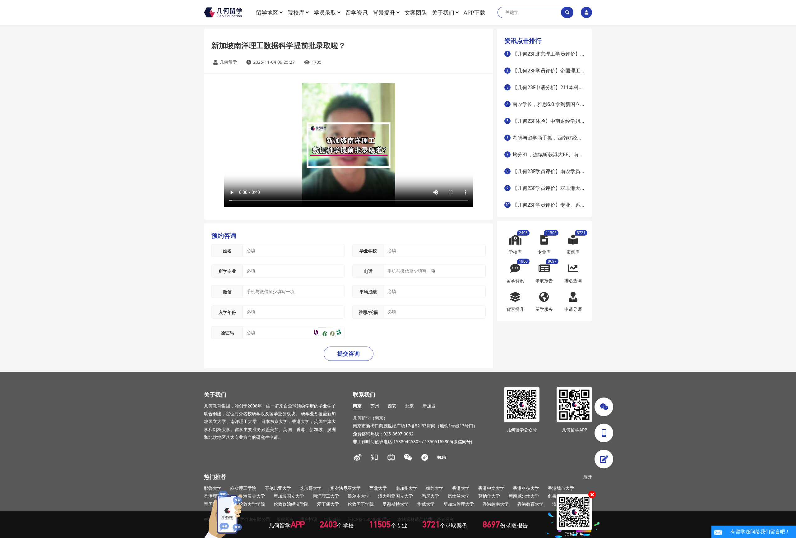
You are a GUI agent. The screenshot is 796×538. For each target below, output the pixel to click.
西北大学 (378, 488)
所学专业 (227, 271)
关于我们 (443, 12)
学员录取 (325, 12)
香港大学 (461, 488)
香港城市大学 (561, 488)
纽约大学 (434, 488)
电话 (368, 271)
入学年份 (227, 312)
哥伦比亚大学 (278, 488)
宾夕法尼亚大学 (345, 488)
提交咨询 (348, 354)
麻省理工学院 (243, 488)
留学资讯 (356, 12)
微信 (227, 292)
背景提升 (384, 12)
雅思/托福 (368, 312)
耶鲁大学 (212, 488)
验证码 (227, 333)
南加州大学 (406, 488)
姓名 (227, 251)
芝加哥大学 (311, 488)
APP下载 (474, 12)
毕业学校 (368, 251)
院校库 (296, 12)
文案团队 (416, 12)
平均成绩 (368, 292)
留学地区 (267, 12)
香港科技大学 (526, 488)
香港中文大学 (491, 488)
